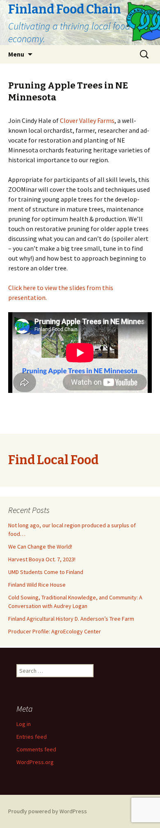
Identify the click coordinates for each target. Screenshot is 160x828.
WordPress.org (35, 762)
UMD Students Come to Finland (45, 572)
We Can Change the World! (40, 546)
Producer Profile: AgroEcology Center (54, 631)
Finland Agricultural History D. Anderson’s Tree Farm (71, 618)
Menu (16, 54)
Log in (23, 724)
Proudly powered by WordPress (47, 811)
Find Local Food (53, 460)
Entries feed (31, 736)
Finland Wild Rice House (37, 584)
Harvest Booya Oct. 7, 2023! (41, 559)
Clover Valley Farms (87, 120)
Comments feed (36, 749)
